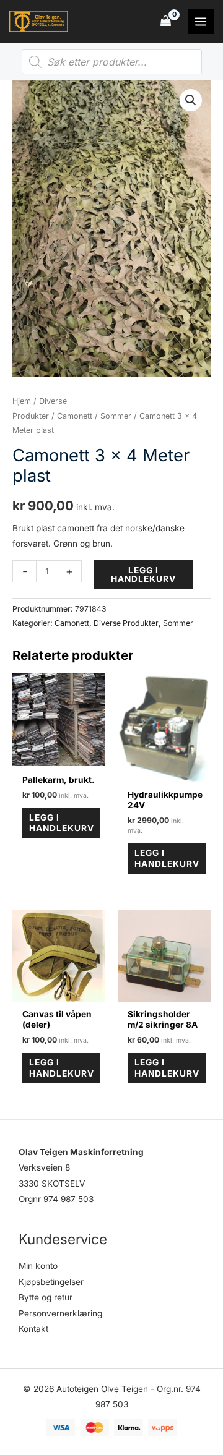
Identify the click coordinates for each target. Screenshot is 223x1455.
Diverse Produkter (126, 623)
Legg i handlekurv (143, 574)
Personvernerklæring (60, 1313)
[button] (191, 100)
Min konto (38, 1266)
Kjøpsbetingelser (51, 1282)
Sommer (115, 415)
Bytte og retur (45, 1297)
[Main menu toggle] (201, 21)
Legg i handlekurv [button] (61, 823)
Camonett (74, 415)
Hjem (21, 401)
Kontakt (33, 1329)
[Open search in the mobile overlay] (112, 61)
